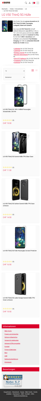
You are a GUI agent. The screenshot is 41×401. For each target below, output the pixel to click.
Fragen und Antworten (11, 334)
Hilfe (32, 394)
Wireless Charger (19, 52)
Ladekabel (17, 48)
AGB (6, 356)
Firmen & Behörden (10, 349)
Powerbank (17, 60)
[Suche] (26, 3)
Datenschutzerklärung (11, 359)
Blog (6, 353)
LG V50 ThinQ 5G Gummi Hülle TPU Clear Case (18, 156)
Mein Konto (8, 331)
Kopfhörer (17, 62)
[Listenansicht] (36, 70)
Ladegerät (17, 50)
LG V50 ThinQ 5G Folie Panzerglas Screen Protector (20, 251)
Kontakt (7, 346)
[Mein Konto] (29, 2)
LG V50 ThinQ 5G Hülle (16, 14)
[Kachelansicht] (33, 70)
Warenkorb (15, 392)
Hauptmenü (7, 392)
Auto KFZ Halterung (20, 58)
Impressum (8, 362)
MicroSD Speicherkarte (21, 54)
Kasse (22, 392)
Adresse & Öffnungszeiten (12, 343)
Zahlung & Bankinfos (11, 337)
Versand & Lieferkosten (12, 340)
